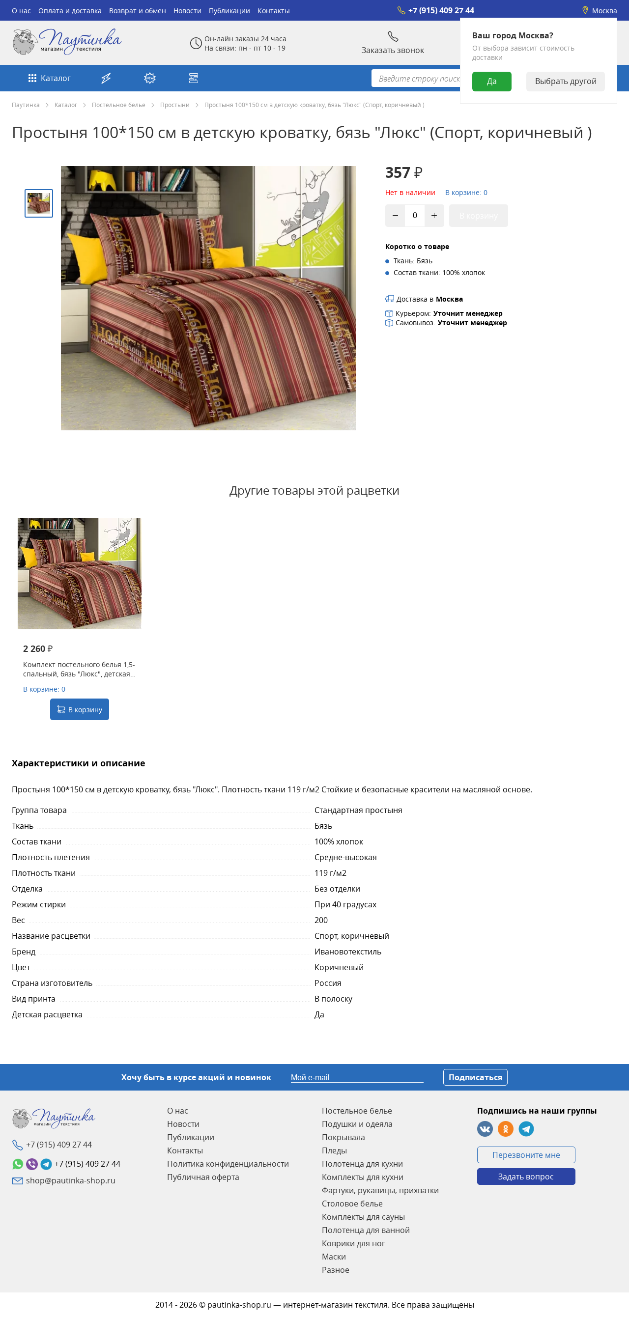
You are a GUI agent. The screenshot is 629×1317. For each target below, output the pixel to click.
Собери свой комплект (195, 78)
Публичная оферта (203, 1177)
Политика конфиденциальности (228, 1163)
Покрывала (343, 1137)
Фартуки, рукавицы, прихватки (380, 1190)
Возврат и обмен (137, 10)
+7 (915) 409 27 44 (441, 10)
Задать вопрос (526, 1176)
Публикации (229, 10)
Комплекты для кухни (362, 1177)
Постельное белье (118, 105)
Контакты (273, 10)
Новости (187, 10)
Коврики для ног (353, 1243)
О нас (21, 10)
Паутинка (26, 105)
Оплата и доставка (70, 10)
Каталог (56, 78)
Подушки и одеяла (357, 1124)
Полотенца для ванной (366, 1230)
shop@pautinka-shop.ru (70, 1180)
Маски (334, 1256)
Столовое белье (352, 1203)
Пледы (334, 1150)
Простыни (175, 105)
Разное (335, 1269)
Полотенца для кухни (362, 1163)
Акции (107, 78)
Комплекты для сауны (363, 1216)
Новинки (151, 78)
